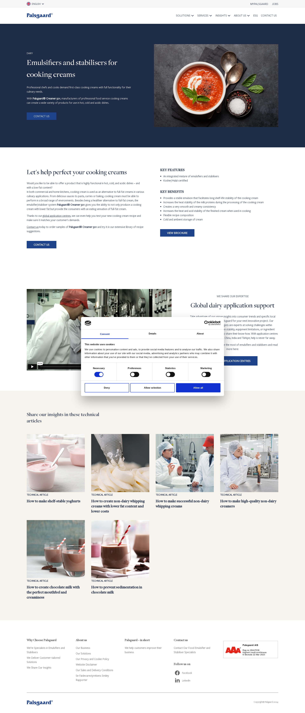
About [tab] (200, 333)
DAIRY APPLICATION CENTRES (233, 361)
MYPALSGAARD (259, 4)
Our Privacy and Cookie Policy (92, 659)
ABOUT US (240, 15)
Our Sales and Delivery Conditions (94, 670)
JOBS (275, 4)
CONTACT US (269, 15)
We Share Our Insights (39, 667)
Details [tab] (152, 333)
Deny (107, 387)
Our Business (83, 648)
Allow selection (152, 387)
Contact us (33, 227)
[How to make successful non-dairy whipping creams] (185, 474)
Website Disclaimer (86, 664)
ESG (255, 15)
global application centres (56, 216)
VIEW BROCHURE (177, 233)
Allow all (198, 387)
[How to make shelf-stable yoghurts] (56, 474)
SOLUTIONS (183, 15)
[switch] (134, 374)
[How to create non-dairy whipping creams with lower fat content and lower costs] (120, 474)
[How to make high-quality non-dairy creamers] (249, 474)
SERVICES (202, 15)
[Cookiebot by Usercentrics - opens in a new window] (206, 323)
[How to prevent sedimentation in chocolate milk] (120, 560)
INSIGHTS (221, 15)
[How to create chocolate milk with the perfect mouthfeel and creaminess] (56, 560)
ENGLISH (40, 5)
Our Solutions (83, 653)
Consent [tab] (105, 334)
